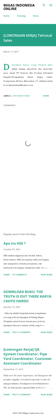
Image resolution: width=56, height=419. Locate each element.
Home (6, 15)
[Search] (44, 5)
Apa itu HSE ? (14, 243)
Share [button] (46, 95)
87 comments (19, 274)
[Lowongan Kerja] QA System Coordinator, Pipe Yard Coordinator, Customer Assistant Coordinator (27, 356)
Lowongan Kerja (20, 95)
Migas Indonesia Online (19, 7)
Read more (47, 274)
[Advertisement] (28, 203)
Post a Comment (21, 332)
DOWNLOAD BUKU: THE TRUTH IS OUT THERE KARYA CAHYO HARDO (27, 296)
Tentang (21, 15)
